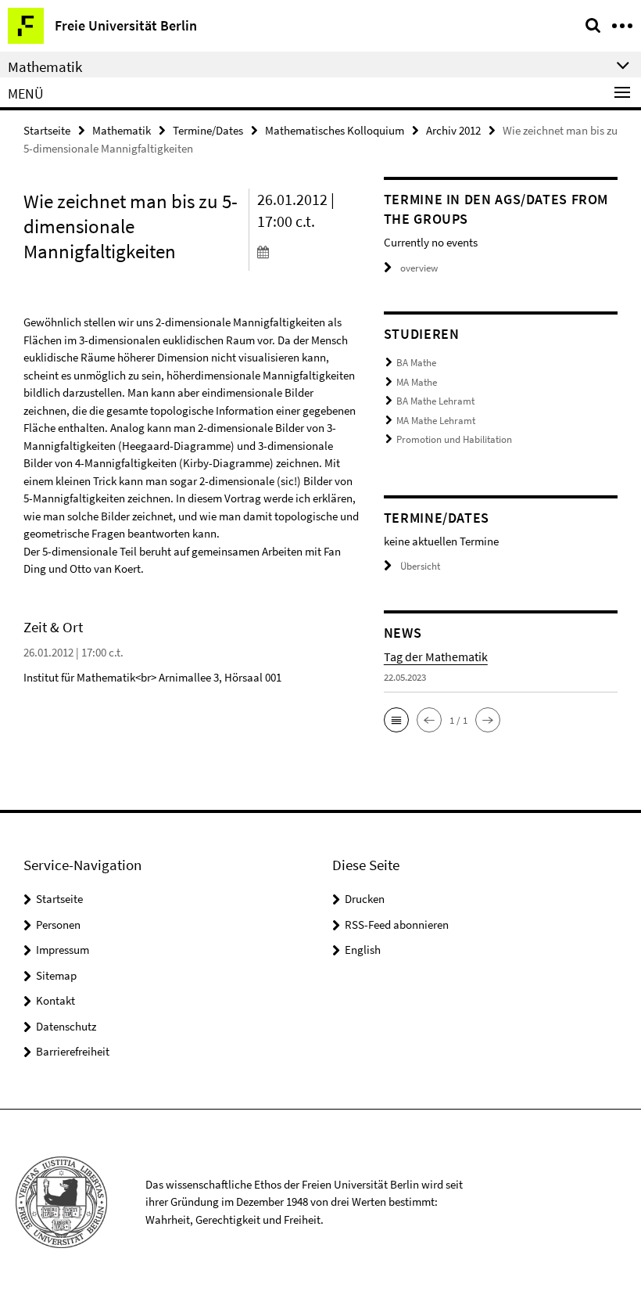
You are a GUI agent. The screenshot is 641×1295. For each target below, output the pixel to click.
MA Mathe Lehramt (435, 420)
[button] (396, 720)
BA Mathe (416, 362)
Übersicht (420, 566)
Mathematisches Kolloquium (334, 130)
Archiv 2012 (453, 130)
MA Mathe (416, 382)
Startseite (46, 130)
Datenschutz (66, 1026)
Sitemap (56, 975)
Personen (58, 924)
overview (419, 268)
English (363, 949)
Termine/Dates (208, 130)
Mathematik (121, 130)
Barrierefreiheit (72, 1051)
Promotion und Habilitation (454, 439)
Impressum (62, 949)
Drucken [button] (365, 898)
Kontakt (55, 1000)
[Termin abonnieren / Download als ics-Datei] (308, 251)
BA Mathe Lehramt (435, 401)
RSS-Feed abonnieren (397, 924)
